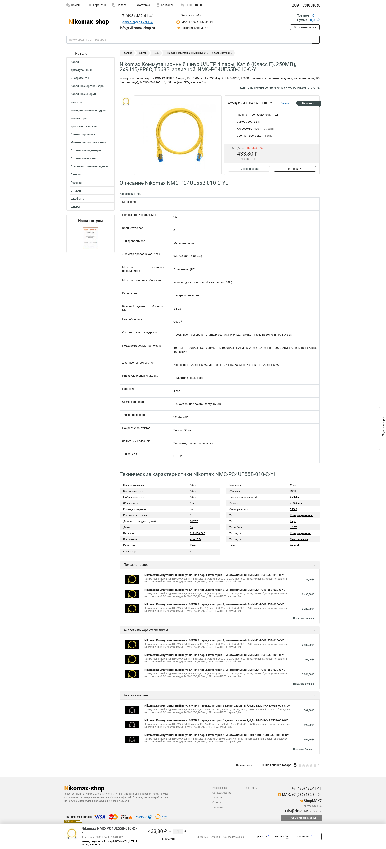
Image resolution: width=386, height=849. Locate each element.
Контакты (167, 5)
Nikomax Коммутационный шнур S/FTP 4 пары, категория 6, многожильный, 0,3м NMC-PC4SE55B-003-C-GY (216, 735)
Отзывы (215, 837)
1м (191, 527)
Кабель (75, 62)
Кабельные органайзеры (87, 86)
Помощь (76, 5)
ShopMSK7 (312, 801)
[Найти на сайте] (316, 40)
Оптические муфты (83, 158)
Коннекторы (79, 118)
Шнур (293, 521)
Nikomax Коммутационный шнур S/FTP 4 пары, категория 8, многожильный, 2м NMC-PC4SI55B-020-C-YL (214, 589)
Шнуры (75, 206)
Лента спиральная (83, 134)
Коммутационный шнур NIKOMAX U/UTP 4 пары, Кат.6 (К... (109, 843)
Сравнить (261, 836)
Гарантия (99, 5)
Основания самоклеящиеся (89, 166)
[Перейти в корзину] (293, 18)
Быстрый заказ (249, 168)
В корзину (295, 168)
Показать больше (303, 618)
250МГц (294, 497)
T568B (293, 509)
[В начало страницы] (318, 836)
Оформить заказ (305, 27)
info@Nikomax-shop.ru (303, 810)
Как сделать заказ (233, 837)
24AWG (194, 521)
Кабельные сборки (83, 94)
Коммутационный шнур (303, 515)
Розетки (76, 182)
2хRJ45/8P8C (197, 533)
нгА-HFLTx (195, 539)
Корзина (280, 836)
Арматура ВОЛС (81, 70)
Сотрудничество (221, 792)
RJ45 (156, 53)
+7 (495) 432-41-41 (136, 15)
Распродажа (219, 787)
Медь (293, 485)
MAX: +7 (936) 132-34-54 (197, 21)
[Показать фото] (126, 101)
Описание (202, 837)
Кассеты (76, 102)
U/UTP (293, 527)
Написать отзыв (244, 765)
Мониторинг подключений (88, 142)
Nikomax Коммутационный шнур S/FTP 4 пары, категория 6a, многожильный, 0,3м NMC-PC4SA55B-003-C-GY (217, 705)
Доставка (143, 5)
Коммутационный (300, 533)
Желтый (294, 545)
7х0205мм (296, 503)
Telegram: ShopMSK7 (194, 27)
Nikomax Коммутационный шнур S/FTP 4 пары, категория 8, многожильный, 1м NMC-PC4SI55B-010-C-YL (214, 575)
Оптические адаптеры (86, 150)
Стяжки (76, 190)
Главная (127, 53)
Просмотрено (302, 836)
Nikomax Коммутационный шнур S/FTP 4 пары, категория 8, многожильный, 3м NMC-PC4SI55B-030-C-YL (214, 604)
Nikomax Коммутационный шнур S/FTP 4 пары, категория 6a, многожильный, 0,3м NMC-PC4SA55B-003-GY (216, 720)
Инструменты (80, 78)
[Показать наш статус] (90, 238)
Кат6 (193, 545)
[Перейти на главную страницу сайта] (89, 22)
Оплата (122, 5)
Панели (76, 174)
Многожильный (299, 539)
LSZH (293, 491)
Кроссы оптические (84, 126)
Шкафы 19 (77, 198)
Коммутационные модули (88, 110)
